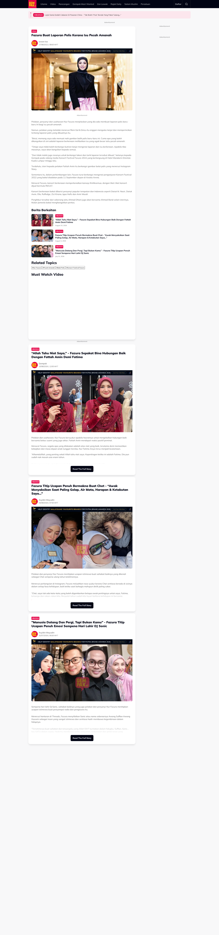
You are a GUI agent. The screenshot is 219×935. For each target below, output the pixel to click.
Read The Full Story (82, 469)
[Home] (32, 4)
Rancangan (64, 4)
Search (186, 4)
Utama (44, 4)
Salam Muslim (131, 4)
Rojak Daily (116, 4)
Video (53, 4)
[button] (30, 14)
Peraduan (145, 4)
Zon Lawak (102, 4)
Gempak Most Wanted (83, 4)
